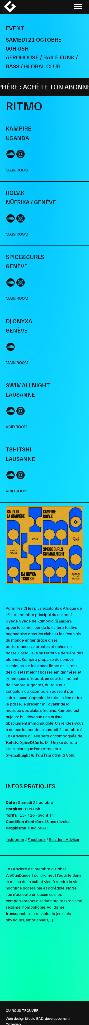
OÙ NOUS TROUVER (22, 1010)
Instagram (15, 839)
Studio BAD (34, 1018)
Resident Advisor (64, 839)
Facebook (37, 839)
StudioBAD (37, 827)
